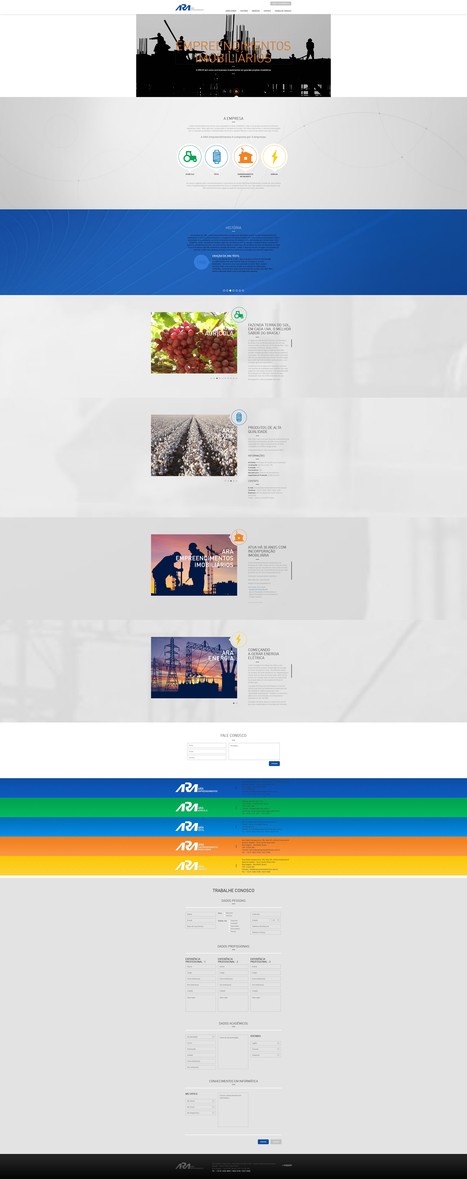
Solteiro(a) (234, 921)
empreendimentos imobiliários (245, 175)
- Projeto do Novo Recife (258, 589)
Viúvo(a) (233, 931)
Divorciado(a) (235, 929)
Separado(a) (235, 926)
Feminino (229, 916)
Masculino (229, 913)
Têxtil (216, 174)
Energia (274, 174)
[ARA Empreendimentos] (189, 7)
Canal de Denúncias (280, 4)
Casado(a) (234, 923)
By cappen (287, 1165)
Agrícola (190, 174)
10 (236, 378)
